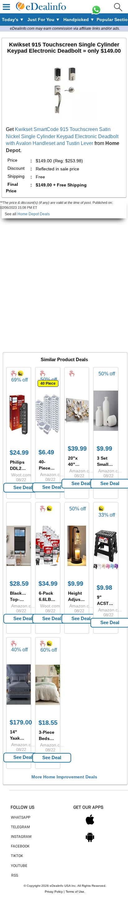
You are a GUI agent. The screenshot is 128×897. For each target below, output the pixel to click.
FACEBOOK (20, 846)
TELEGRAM (20, 827)
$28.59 (19, 583)
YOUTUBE (19, 866)
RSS (14, 875)
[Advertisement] (64, 282)
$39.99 (77, 448)
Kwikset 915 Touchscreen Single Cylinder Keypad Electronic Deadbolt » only (64, 48)
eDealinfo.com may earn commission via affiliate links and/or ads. (65, 28)
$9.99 (104, 448)
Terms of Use (75, 891)
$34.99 (48, 583)
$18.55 (48, 722)
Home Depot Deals (33, 214)
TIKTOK (17, 856)
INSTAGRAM (21, 837)
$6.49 (46, 452)
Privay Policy (54, 891)
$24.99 (19, 452)
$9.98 (104, 587)
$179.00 (21, 722)
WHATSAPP (20, 818)
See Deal (22, 487)
